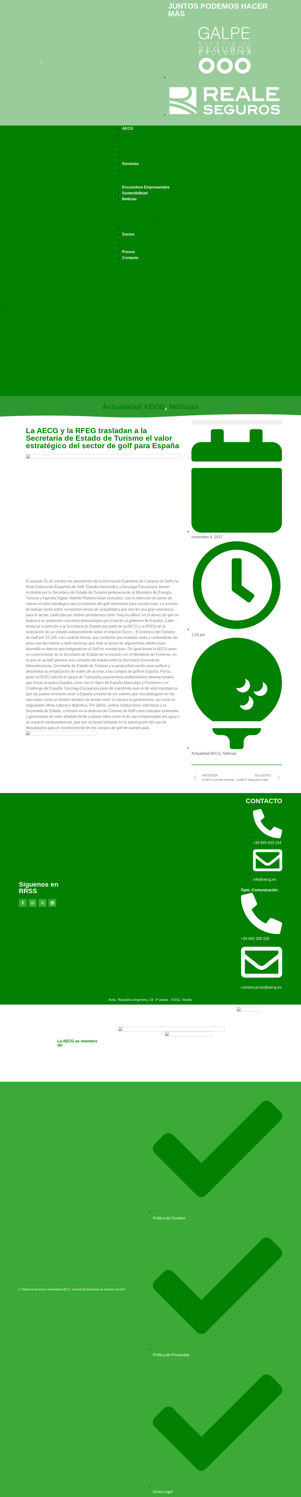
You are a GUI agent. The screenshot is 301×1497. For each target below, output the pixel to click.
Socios (128, 211)
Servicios (130, 164)
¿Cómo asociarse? (138, 158)
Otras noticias (133, 228)
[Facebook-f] (23, 903)
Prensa (128, 252)
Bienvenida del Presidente (144, 134)
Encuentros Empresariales (146, 187)
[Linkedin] (52, 903)
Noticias (129, 199)
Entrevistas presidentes (141, 246)
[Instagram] (32, 903)
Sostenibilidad (135, 193)
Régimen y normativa (140, 181)
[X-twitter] (42, 903)
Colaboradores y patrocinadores (149, 217)
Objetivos (130, 146)
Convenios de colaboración (145, 170)
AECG (127, 128)
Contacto (130, 258)
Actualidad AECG (136, 205)
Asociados (131, 240)
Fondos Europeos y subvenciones (150, 222)
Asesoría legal (134, 175)
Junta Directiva (134, 152)
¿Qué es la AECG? (138, 140)
